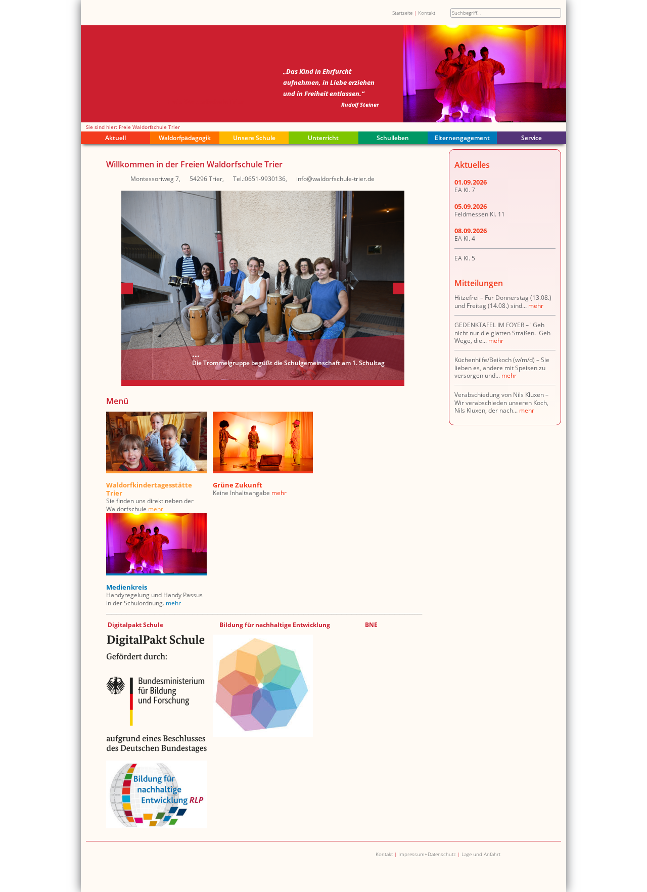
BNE (371, 624)
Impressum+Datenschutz (427, 854)
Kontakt (426, 12)
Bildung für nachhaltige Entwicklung (274, 624)
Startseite (402, 12)
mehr (155, 509)
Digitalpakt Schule (136, 624)
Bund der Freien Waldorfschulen (166, 854)
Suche (556, 13)
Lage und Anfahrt (480, 854)
